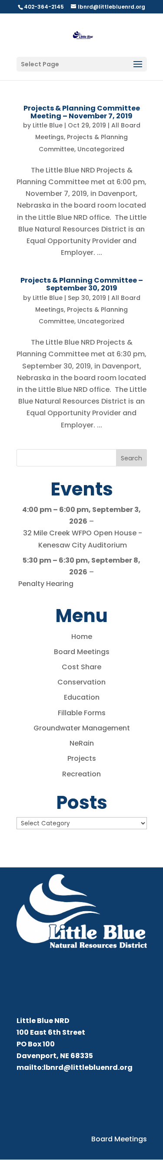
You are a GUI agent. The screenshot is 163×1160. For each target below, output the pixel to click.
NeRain (82, 743)
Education (82, 697)
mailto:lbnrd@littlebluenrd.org (75, 1067)
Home (81, 637)
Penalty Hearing (45, 584)
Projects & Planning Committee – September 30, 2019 (81, 284)
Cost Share (81, 667)
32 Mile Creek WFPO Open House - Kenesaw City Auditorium (82, 539)
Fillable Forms (82, 713)
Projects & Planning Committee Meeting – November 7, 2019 (81, 112)
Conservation (81, 682)
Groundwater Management (81, 728)
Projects (81, 758)
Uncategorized (100, 149)
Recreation (81, 774)
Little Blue (48, 125)
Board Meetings (82, 652)
